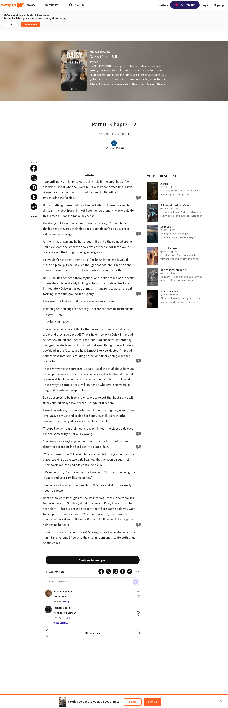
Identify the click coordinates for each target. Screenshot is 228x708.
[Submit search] (71, 5)
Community (50, 5)
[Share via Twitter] (33, 177)
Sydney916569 (115, 148)
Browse (31, 5)
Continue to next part (93, 560)
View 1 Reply (60, 622)
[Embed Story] (33, 206)
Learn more (30, 24)
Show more (92, 633)
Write (162, 5)
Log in (132, 702)
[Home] (12, 5)
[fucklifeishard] (48, 609)
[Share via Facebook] (33, 168)
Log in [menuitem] (205, 5)
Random (94, 61)
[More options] (138, 591)
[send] (135, 582)
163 (127, 134)
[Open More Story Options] (33, 216)
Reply (66, 601)
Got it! (11, 24)
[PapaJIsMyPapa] (48, 593)
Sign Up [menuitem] (219, 5)
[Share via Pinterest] (33, 187)
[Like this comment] (138, 596)
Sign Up (152, 702)
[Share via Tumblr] (33, 197)
